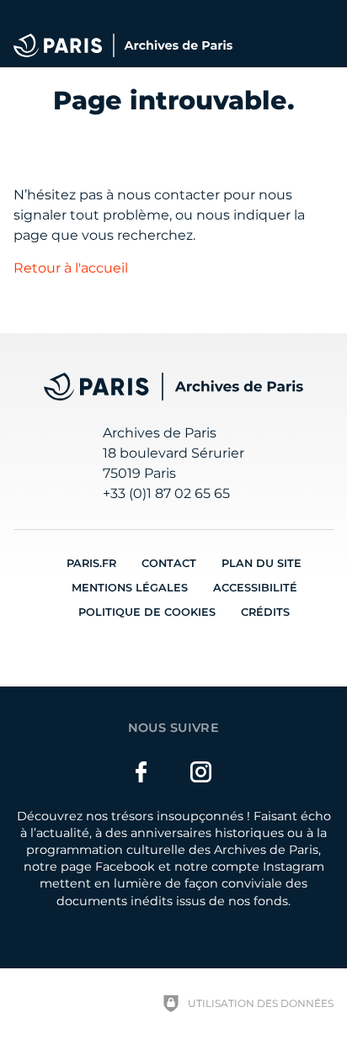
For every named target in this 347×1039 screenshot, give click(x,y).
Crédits (265, 612)
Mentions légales (130, 587)
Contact (168, 563)
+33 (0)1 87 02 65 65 (166, 493)
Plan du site (262, 563)
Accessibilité (255, 587)
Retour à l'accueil (70, 268)
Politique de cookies (147, 612)
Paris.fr (91, 563)
